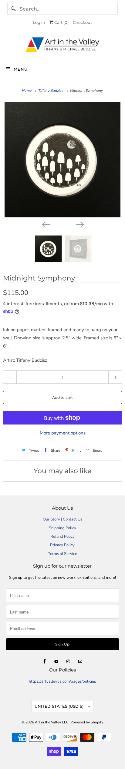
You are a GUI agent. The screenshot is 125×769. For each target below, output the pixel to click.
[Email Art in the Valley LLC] (80, 661)
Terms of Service (62, 553)
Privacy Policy (62, 545)
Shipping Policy (62, 528)
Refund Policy (62, 536)
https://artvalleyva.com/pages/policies (62, 681)
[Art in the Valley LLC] (62, 46)
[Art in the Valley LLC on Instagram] (68, 661)
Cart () (61, 22)
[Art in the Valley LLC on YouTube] (56, 661)
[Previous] (45, 224)
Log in (39, 22)
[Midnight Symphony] (62, 159)
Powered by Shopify (86, 722)
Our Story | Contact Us (62, 519)
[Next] (79, 224)
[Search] (13, 9)
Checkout (82, 22)
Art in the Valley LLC (52, 722)
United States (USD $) (60, 706)
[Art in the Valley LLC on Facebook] (45, 661)
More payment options (63, 433)
